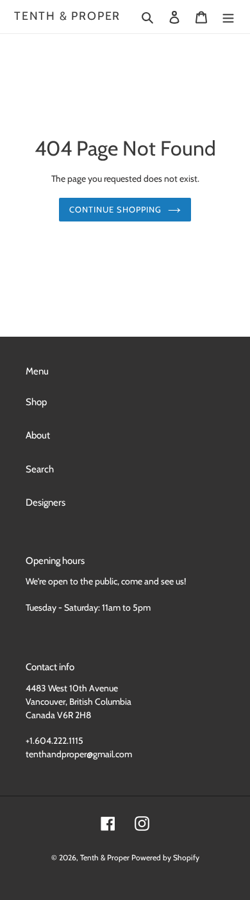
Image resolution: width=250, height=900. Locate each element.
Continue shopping (115, 209)
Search (40, 469)
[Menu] (228, 17)
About (38, 435)
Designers (45, 502)
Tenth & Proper (67, 16)
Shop (36, 402)
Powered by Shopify (165, 857)
